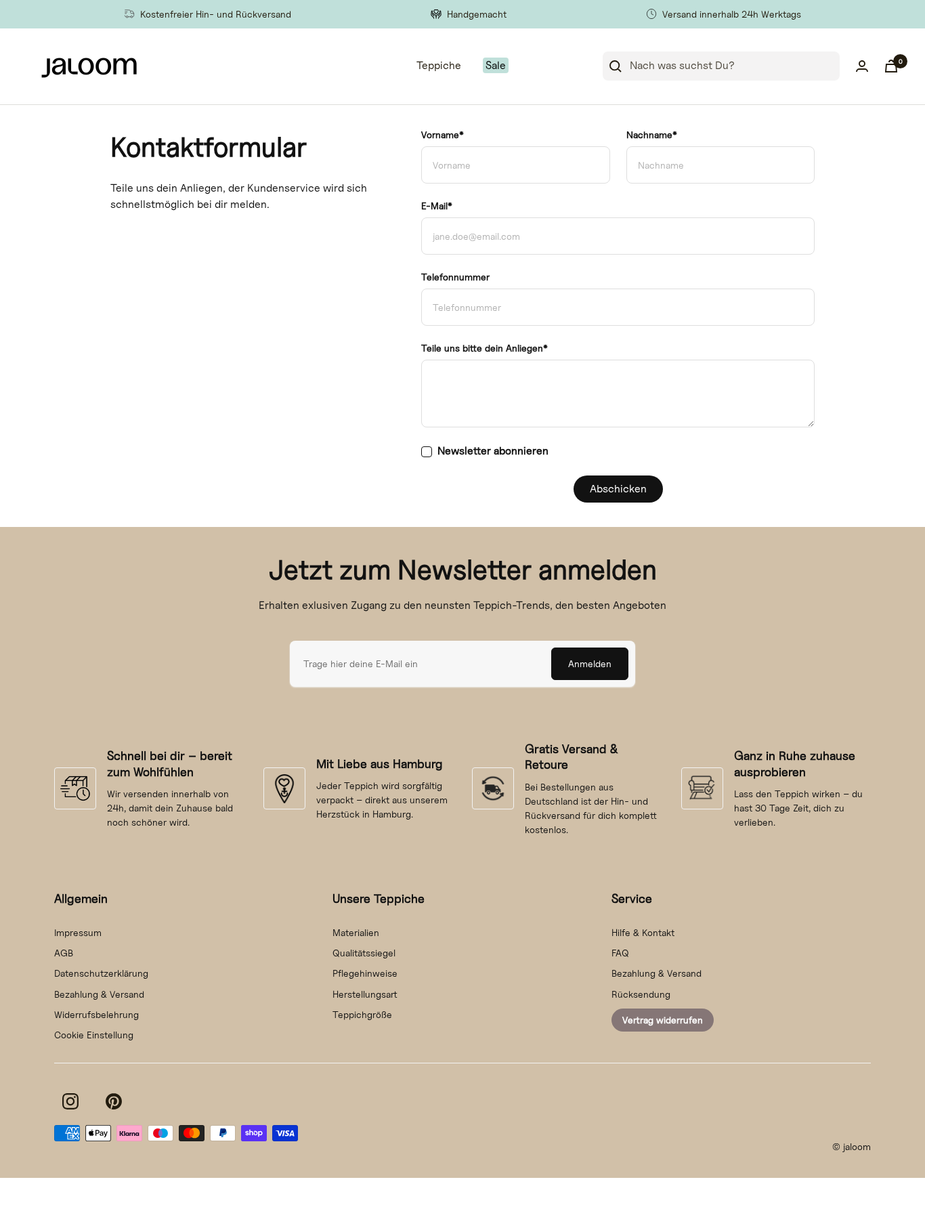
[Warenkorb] (891, 66)
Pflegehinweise (364, 973)
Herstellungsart (364, 994)
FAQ (620, 952)
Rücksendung (640, 994)
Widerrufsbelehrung (96, 1014)
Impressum (78, 932)
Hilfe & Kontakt (642, 932)
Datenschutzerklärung (101, 973)
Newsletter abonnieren (492, 450)
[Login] (862, 66)
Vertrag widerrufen (662, 1019)
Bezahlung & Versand (99, 994)
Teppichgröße (362, 1014)
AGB (63, 952)
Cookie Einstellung (93, 1034)
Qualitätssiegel (363, 952)
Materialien (355, 932)
